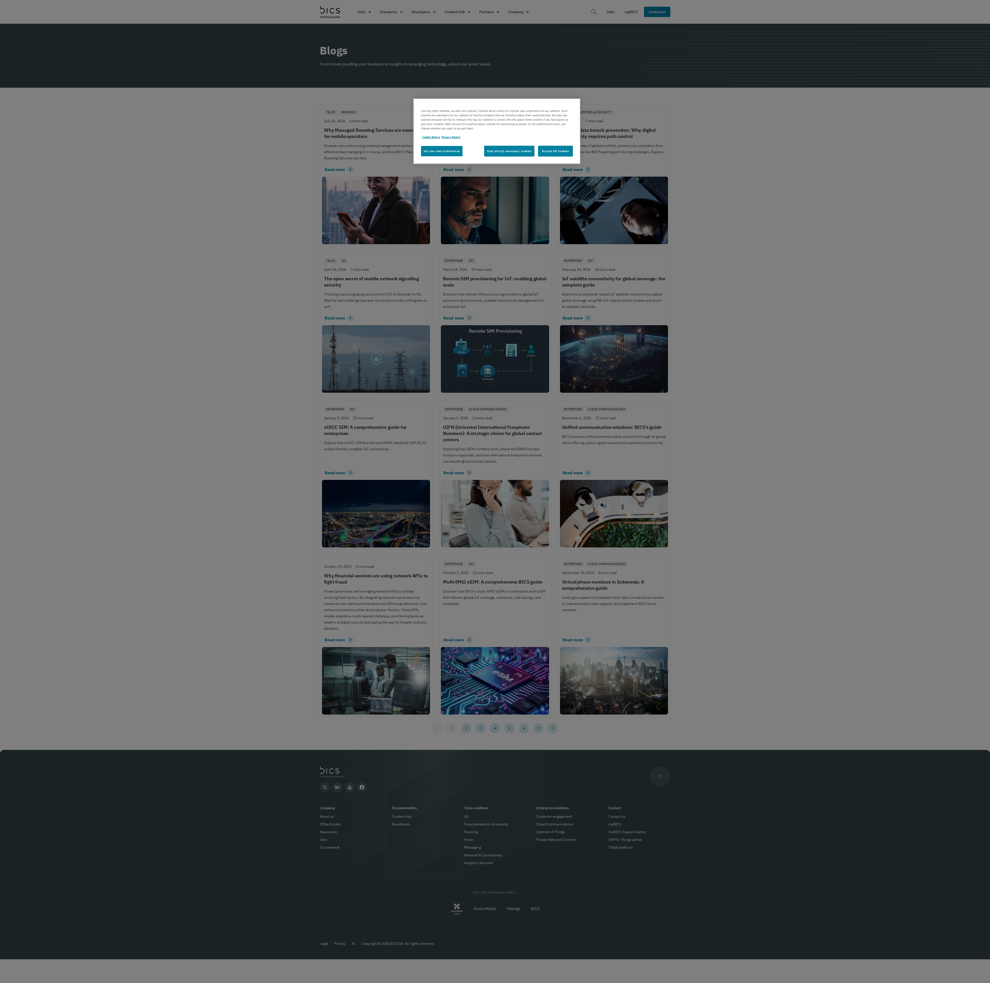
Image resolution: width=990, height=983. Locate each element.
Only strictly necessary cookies (509, 151)
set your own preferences (442, 151)
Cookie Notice (431, 137)
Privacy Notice (450, 137)
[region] (497, 131)
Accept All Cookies (555, 151)
